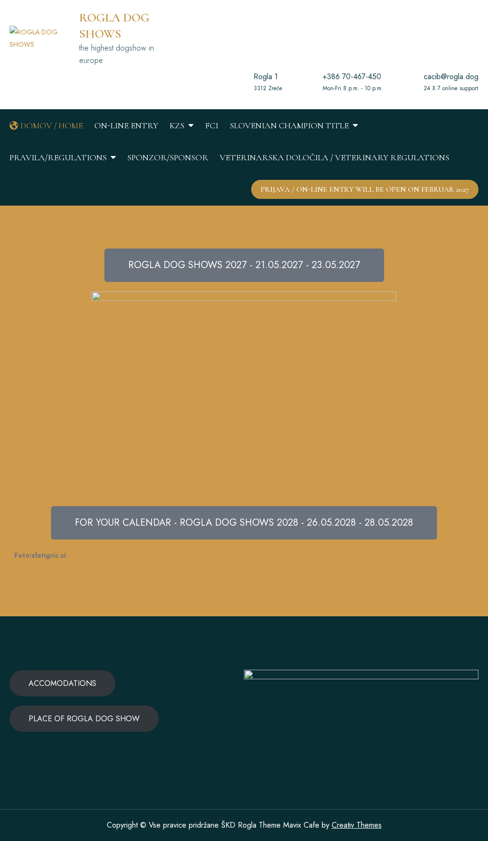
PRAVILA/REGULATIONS (58, 157)
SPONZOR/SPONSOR (167, 157)
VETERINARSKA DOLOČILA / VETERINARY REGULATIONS (334, 157)
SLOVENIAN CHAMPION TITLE (289, 125)
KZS (177, 125)
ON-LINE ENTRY (126, 125)
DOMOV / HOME (51, 125)
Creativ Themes (357, 825)
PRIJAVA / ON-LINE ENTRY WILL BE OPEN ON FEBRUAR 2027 (365, 189)
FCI (211, 125)
